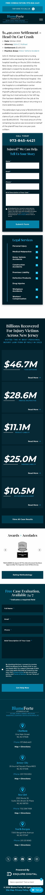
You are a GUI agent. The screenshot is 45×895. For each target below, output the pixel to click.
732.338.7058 (26, 809)
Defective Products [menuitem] (22, 278)
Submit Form (22, 224)
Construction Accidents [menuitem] (19, 266)
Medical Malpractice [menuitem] (22, 252)
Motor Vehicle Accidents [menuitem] (19, 258)
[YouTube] (29, 859)
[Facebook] (22, 859)
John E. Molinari (20, 44)
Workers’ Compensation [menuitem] (19, 298)
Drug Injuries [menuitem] (19, 283)
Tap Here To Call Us (21, 9)
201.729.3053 (25, 774)
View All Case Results (22, 519)
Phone (9, 182)
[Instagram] (36, 859)
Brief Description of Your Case (17, 192)
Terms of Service (21, 214)
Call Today (22, 139)
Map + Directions (22, 747)
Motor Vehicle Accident (29, 51)
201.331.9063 (25, 840)
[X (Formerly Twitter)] (8, 859)
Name (8, 161)
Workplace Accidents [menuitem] (18, 290)
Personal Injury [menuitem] (20, 246)
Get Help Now (22, 688)
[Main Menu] (41, 19)
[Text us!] (36, 890)
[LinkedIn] (15, 859)
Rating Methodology (22, 575)
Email (8, 171)
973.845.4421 (25, 742)
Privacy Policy (24, 213)
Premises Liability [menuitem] (21, 272)
